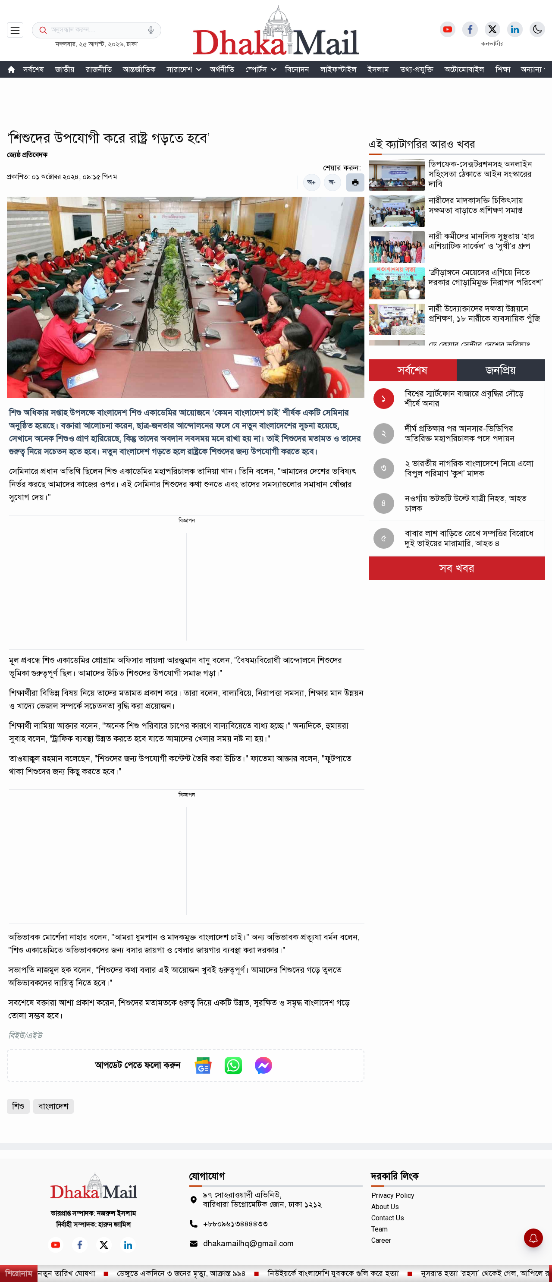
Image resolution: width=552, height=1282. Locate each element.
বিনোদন (297, 69)
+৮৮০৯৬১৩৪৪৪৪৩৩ (235, 1224)
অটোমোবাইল (464, 69)
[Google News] (203, 1065)
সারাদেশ (179, 69)
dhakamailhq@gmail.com (248, 1243)
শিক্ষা (503, 69)
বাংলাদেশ (53, 1106)
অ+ (311, 182)
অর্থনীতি (222, 69)
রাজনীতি (99, 69)
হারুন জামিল (114, 1224)
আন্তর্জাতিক (139, 69)
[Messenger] (263, 1065)
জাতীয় (65, 69)
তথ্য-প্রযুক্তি (416, 69)
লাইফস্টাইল (338, 69)
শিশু (18, 1106)
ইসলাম (378, 69)
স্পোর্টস (256, 69)
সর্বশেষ (33, 69)
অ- (332, 182)
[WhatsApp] (233, 1065)
